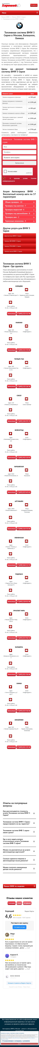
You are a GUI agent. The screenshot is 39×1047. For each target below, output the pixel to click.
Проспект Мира (19, 611)
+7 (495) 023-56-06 (23, 711)
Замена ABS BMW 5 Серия (12, 241)
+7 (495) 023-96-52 (23, 638)
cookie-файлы (8, 1036)
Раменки (19, 323)
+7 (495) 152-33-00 (23, 350)
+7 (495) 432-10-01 (23, 458)
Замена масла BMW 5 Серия (13, 251)
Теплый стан (19, 359)
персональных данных (16, 1037)
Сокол (19, 395)
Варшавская (19, 467)
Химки (19, 683)
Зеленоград (19, 430)
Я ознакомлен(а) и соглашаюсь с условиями (16, 1041)
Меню (4, 13)
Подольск (19, 574)
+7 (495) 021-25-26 (23, 747)
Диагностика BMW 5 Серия (12, 236)
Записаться (11, 314)
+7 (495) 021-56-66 (23, 674)
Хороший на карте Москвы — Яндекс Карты (19, 986)
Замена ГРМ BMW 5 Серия (12, 246)
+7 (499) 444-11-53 (23, 565)
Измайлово (19, 720)
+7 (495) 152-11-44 (23, 314)
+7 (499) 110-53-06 (23, 529)
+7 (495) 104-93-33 (23, 421)
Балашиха (19, 647)
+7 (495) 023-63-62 (23, 492)
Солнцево (19, 286)
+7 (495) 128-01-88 (23, 602)
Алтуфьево (19, 501)
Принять (19, 1043)
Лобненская (19, 538)
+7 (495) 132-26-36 (23, 386)
